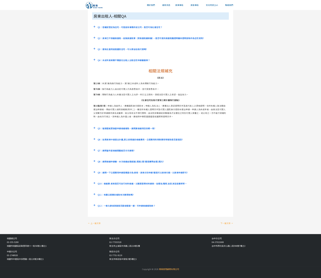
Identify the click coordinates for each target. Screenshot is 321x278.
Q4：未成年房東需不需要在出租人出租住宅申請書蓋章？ (124, 60)
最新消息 (166, 5)
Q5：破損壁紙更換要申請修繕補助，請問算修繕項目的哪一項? (126, 128)
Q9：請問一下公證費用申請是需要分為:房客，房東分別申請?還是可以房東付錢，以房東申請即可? (143, 172)
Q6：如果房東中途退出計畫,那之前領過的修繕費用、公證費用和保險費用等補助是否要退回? (140, 139)
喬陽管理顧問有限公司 (169, 269)
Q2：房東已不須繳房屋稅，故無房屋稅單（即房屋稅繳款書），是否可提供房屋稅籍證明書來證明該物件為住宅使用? (151, 38)
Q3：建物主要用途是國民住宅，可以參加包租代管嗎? (122, 49)
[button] (160, 27)
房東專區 (179, 5)
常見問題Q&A (212, 5)
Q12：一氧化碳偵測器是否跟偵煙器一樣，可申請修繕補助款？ (126, 205)
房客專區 (195, 5)
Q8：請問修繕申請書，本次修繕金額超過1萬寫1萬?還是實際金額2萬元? (131, 161)
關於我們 (151, 5)
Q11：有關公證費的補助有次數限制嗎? (116, 194)
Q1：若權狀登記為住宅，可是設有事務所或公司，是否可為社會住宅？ (130, 27)
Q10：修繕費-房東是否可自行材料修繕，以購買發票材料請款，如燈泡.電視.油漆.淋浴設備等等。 (142, 183)
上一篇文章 (94, 223)
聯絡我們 (229, 5)
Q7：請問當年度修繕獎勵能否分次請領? (116, 150)
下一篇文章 (226, 223)
